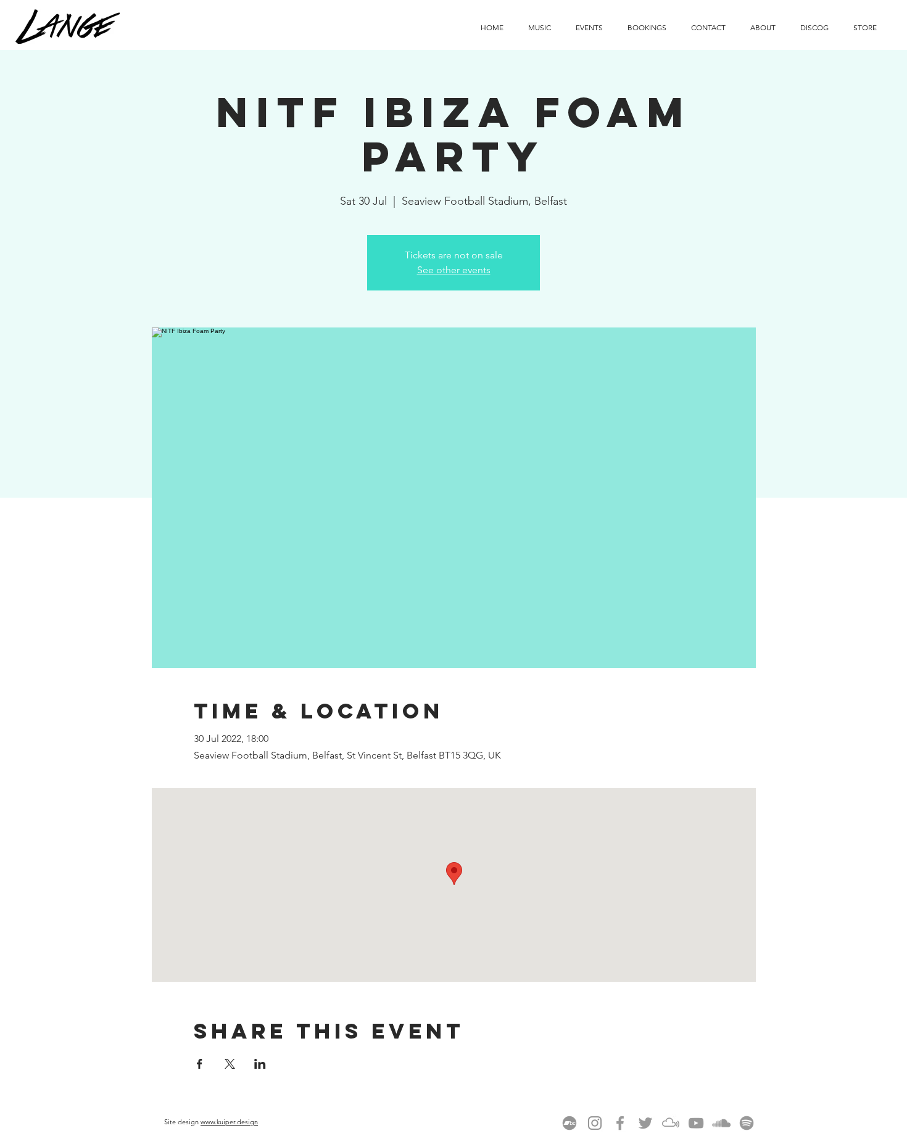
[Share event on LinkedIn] (260, 1064)
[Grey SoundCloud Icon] (721, 1123)
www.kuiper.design (229, 1121)
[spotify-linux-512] (746, 1123)
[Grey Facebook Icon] (620, 1123)
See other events (454, 270)
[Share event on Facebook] (199, 1064)
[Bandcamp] (569, 1123)
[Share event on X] (230, 1064)
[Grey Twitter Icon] (645, 1123)
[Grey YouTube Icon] (696, 1123)
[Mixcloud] (670, 1123)
